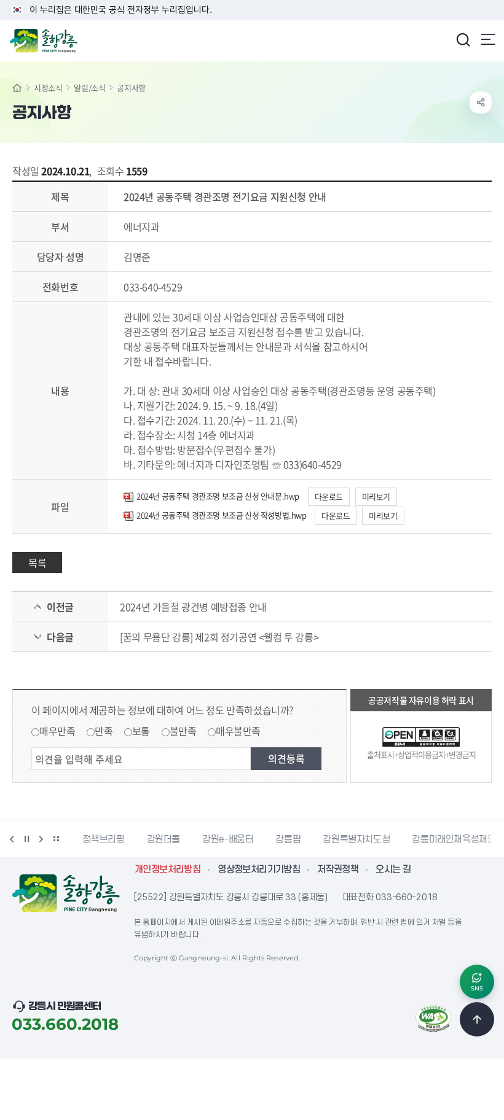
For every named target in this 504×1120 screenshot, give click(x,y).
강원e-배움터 (224, 839)
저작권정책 (337, 869)
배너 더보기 (56, 839)
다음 (41, 839)
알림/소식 (89, 87)
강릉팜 (284, 839)
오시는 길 (393, 869)
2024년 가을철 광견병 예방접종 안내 (193, 606)
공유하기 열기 (481, 102)
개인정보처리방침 (167, 869)
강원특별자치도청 (353, 839)
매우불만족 (238, 730)
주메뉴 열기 (488, 39)
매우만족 (57, 730)
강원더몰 (161, 839)
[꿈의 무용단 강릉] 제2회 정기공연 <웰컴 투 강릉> (219, 636)
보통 (141, 730)
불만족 (183, 730)
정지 (26, 839)
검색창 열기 (463, 39)
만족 (103, 730)
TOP (477, 1019)
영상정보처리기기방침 (259, 869)
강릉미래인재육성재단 (450, 839)
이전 (11, 839)
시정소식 (48, 87)
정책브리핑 (100, 839)
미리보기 (376, 496)
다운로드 (329, 496)
